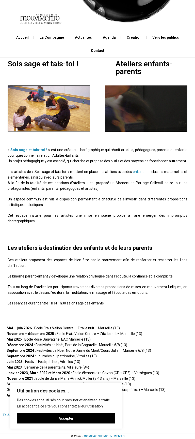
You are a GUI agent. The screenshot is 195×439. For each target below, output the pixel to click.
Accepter (66, 418)
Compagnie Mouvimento (104, 436)
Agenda (109, 37)
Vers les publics (165, 37)
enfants (139, 172)
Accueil (22, 37)
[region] (66, 406)
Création (134, 37)
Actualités (83, 37)
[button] (49, 108)
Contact (97, 51)
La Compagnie (52, 37)
